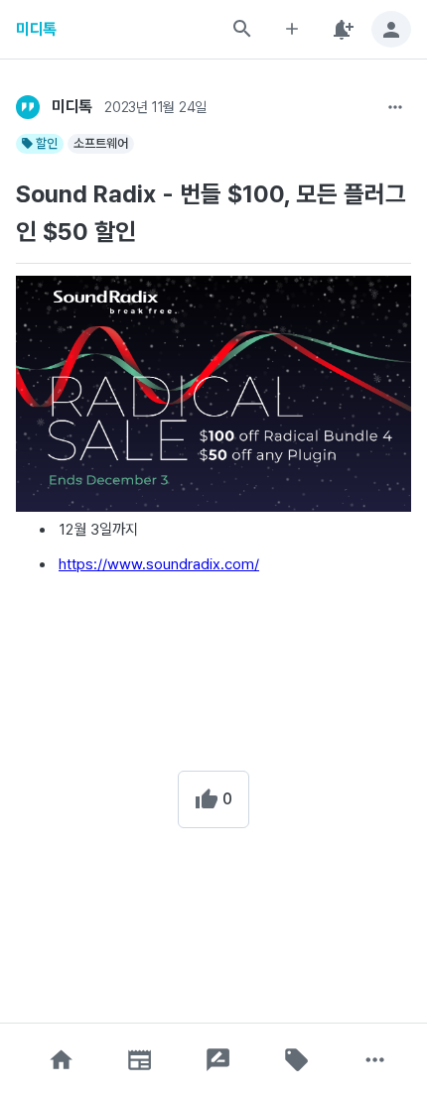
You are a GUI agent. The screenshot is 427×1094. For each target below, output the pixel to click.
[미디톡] (28, 107)
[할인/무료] (297, 1059)
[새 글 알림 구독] (341, 29)
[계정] (391, 29)
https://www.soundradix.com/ (159, 564)
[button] (61, 1059)
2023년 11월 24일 (155, 107)
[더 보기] (395, 107)
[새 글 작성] (292, 29)
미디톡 (36, 29)
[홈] (61, 1059)
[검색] (242, 29)
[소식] (140, 1059)
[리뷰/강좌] (218, 1059)
